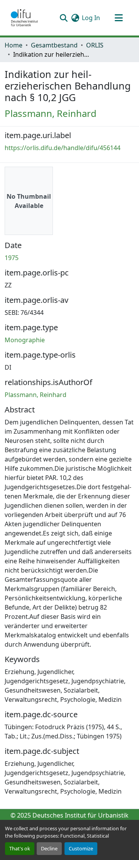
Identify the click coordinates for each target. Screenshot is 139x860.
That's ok (19, 848)
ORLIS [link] (94, 45)
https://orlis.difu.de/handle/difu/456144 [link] (62, 148)
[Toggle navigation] (118, 17)
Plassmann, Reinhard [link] (51, 113)
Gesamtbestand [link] (54, 45)
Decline (49, 848)
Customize (81, 848)
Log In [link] (91, 18)
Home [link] (13, 45)
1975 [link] (12, 257)
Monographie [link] (25, 340)
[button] (24, 17)
